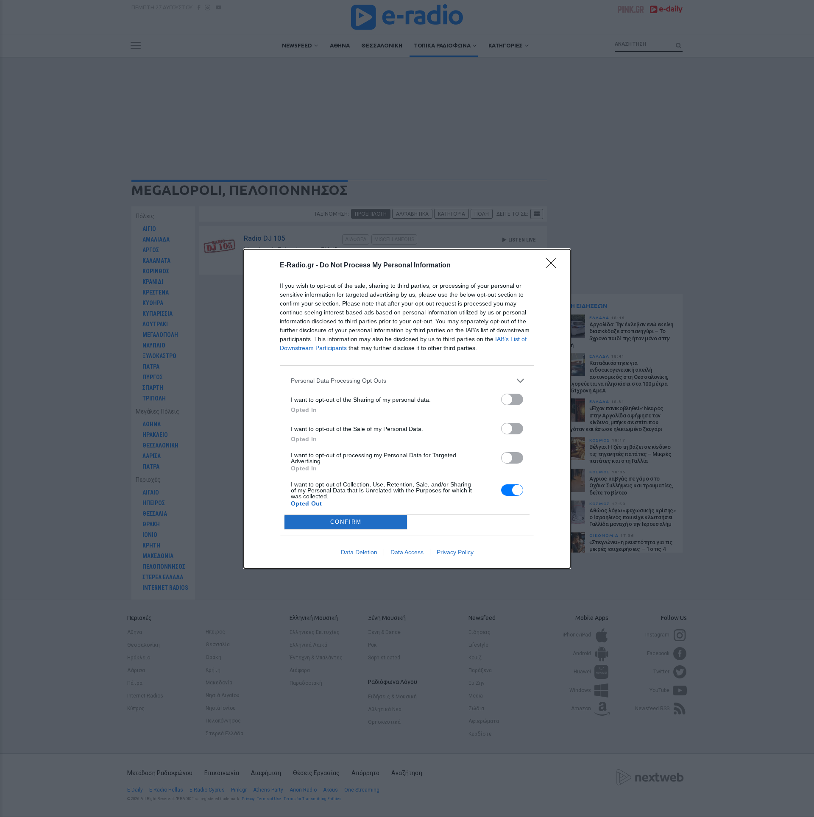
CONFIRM (346, 522)
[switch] (512, 399)
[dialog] (407, 408)
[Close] (554, 266)
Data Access (407, 552)
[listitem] (407, 380)
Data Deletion (359, 552)
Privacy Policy (455, 552)
